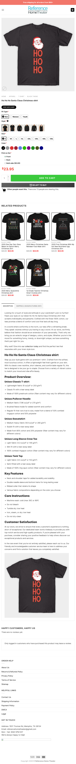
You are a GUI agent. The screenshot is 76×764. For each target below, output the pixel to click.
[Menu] (2, 10)
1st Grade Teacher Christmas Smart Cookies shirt (37, 292)
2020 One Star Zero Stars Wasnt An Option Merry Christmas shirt (11, 246)
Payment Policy (7, 705)
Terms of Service (8, 680)
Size (3, 134)
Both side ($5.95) (13, 163)
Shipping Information (10, 701)
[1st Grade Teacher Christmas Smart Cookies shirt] (38, 273)
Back (8, 160)
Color (4, 143)
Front (8, 157)
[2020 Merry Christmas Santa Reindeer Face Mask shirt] (38, 226)
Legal (3, 714)
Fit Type (5, 112)
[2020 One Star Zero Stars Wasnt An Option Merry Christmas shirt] (13, 226)
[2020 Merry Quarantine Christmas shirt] (13, 273)
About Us (5, 667)
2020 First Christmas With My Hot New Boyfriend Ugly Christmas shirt (62, 246)
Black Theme (32, 96)
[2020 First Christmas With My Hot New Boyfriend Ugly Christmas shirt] (63, 226)
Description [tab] (8, 306)
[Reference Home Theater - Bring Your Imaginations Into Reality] (38, 10)
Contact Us (6, 697)
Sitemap (4, 684)
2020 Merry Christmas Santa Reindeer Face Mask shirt (37, 245)
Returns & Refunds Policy (12, 672)
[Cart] (72, 10)
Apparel (12, 96)
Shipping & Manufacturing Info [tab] (28, 306)
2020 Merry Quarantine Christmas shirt (10, 292)
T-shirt (21, 96)
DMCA (4, 710)
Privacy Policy (7, 676)
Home (3, 96)
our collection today (30, 346)
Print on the (6, 153)
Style (4, 121)
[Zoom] (4, 88)
